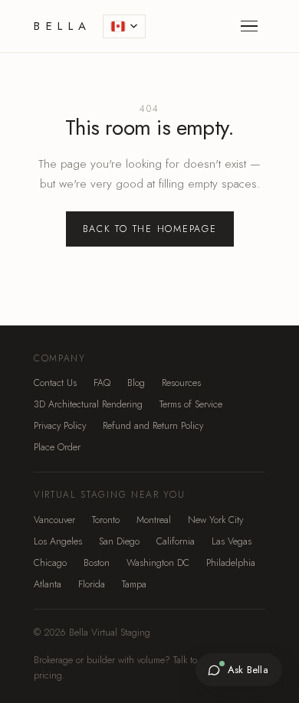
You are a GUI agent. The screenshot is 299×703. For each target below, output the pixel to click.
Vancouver (54, 520)
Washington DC (158, 563)
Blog (136, 383)
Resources (181, 383)
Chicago (50, 563)
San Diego (119, 541)
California (175, 541)
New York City (215, 520)
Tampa (134, 584)
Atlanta (47, 584)
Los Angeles (58, 541)
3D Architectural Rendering (88, 404)
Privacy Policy (60, 426)
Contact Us (55, 383)
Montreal (153, 520)
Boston (97, 563)
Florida (91, 584)
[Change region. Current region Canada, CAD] (124, 26)
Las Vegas (231, 541)
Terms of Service (190, 404)
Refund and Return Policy (153, 426)
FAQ (102, 383)
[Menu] (249, 26)
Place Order (57, 447)
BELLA (63, 26)
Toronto (106, 520)
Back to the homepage (150, 229)
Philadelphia (230, 563)
